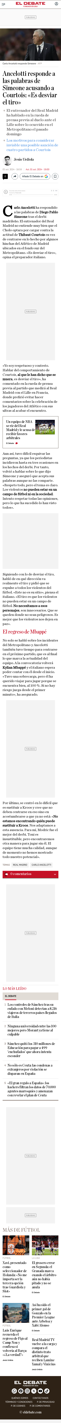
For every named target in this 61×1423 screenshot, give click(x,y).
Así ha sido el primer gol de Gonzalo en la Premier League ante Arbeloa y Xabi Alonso (43, 1315)
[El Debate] (30, 3)
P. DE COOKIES (18, 1405)
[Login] (56, 4)
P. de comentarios (40, 1405)
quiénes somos (19, 1398)
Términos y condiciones (18, 1402)
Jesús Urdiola (24, 159)
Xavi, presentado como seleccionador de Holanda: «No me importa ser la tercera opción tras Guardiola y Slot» (15, 1277)
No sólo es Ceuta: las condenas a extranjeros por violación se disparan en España (29, 1069)
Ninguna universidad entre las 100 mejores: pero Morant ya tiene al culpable (31, 1030)
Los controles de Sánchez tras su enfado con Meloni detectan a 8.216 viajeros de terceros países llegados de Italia (32, 1011)
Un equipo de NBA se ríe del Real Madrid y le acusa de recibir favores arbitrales (20, 430)
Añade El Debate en (32, 176)
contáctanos (40, 1398)
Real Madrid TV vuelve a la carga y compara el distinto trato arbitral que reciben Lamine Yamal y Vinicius (44, 1352)
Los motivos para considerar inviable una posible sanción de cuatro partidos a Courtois (32, 145)
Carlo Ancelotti (41, 865)
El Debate (10, 443)
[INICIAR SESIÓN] (56, 4)
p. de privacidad (45, 1402)
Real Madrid (20, 865)
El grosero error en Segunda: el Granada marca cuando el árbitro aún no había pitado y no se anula (44, 1275)
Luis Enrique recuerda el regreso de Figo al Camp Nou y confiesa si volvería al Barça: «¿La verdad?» (15, 1343)
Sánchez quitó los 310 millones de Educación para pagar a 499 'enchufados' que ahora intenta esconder (31, 1050)
